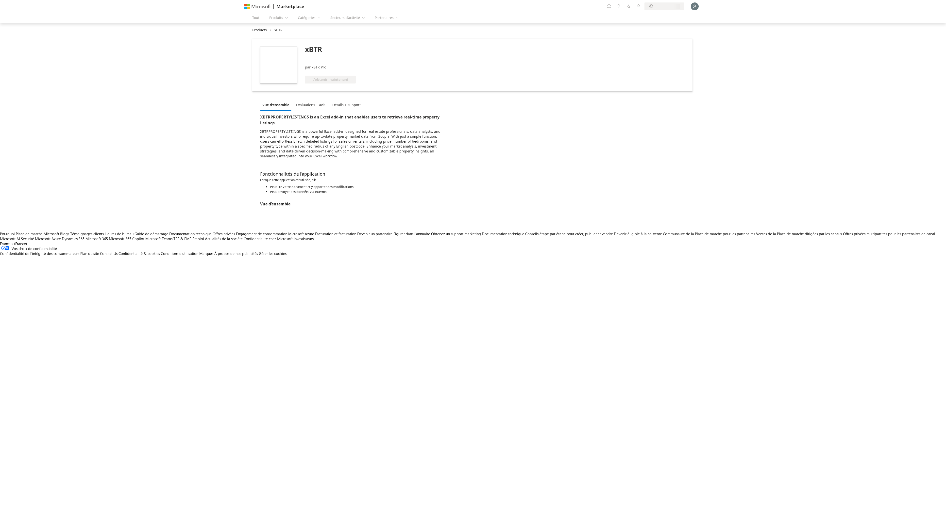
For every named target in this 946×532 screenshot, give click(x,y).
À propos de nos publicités (236, 253)
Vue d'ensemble (275, 104)
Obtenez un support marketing (456, 233)
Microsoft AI (10, 238)
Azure (56, 238)
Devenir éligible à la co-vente (638, 233)
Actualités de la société (224, 238)
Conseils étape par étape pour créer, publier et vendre (569, 233)
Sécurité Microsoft (36, 238)
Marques (206, 253)
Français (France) (13, 243)
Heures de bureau (119, 233)
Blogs (64, 233)
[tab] (277, 104)
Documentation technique (190, 233)
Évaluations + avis (310, 104)
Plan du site (89, 253)
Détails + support (346, 104)
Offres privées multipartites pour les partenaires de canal (889, 233)
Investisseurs (304, 238)
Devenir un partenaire (374, 233)
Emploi (198, 238)
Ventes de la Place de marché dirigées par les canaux (799, 233)
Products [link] (259, 30)
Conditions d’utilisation (179, 253)
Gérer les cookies (273, 253)
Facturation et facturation (335, 233)
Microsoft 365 (96, 238)
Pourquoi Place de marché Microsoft (29, 233)
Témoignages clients (87, 233)
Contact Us (109, 253)
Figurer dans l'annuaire (411, 233)
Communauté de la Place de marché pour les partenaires (709, 233)
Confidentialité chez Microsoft (268, 238)
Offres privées (224, 233)
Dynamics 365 (73, 238)
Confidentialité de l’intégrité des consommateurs (39, 253)
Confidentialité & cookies (139, 253)
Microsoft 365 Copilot (126, 238)
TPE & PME (182, 238)
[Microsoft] (257, 6)
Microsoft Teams (158, 238)
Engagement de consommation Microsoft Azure (275, 233)
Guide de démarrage (151, 233)
